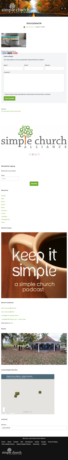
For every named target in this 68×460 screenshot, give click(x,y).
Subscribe (34, 183)
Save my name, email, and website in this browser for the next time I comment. (28, 94)
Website (47, 65)
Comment (7, 72)
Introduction (29, 442)
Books (3, 201)
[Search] (65, 8)
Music (3, 207)
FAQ (13, 312)
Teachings (4, 216)
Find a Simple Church (12, 315)
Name (6, 65)
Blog (2, 198)
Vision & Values (53, 442)
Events (3, 204)
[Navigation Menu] (62, 8)
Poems (3, 213)
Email (26, 65)
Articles (3, 196)
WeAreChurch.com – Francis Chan (16, 319)
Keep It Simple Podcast (24, 444)
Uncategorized (5, 219)
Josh (2, 315)
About (9, 442)
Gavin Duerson (30, 27)
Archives (3, 424)
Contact (14, 308)
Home (3, 442)
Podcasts (4, 210)
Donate (43, 442)
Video (3, 222)
